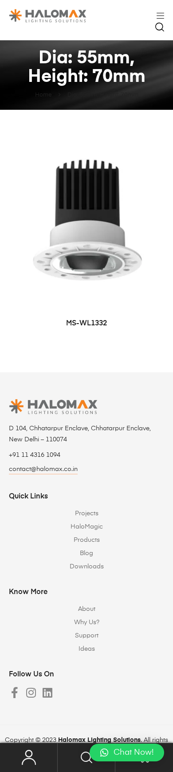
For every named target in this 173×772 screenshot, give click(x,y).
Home (43, 95)
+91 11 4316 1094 (34, 455)
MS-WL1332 (86, 323)
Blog (86, 553)
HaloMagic (87, 527)
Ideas (87, 649)
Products (87, 540)
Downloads (87, 567)
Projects (86, 513)
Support (86, 636)
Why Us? (86, 622)
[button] (127, 752)
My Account (29, 757)
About (86, 609)
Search (86, 757)
